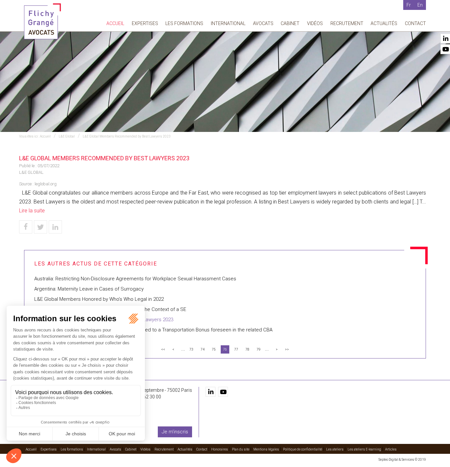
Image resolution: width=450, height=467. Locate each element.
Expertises (145, 23)
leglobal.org (46, 183)
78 (247, 349)
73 (191, 349)
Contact (415, 23)
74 (203, 349)
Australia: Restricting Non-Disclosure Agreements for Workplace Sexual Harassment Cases (135, 279)
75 (214, 349)
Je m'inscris (175, 432)
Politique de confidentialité (302, 449)
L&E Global (67, 136)
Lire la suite (32, 210)
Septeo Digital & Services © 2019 (402, 459)
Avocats (263, 23)
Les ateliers (335, 449)
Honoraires (219, 449)
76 (225, 349)
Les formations (184, 23)
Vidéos (315, 23)
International (228, 23)
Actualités (384, 23)
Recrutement (346, 23)
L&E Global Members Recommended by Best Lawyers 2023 (127, 136)
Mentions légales (266, 449)
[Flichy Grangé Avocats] (42, 21)
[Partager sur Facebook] (25, 226)
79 (259, 349)
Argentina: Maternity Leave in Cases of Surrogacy (89, 289)
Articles (391, 449)
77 (236, 349)
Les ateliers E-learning (364, 449)
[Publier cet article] (40, 226)
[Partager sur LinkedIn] (55, 226)
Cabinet (290, 23)
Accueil (115, 23)
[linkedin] (210, 392)
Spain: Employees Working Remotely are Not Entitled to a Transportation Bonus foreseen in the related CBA (153, 330)
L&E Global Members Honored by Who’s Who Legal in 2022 (99, 299)
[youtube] (223, 392)
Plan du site (240, 449)
